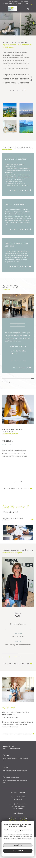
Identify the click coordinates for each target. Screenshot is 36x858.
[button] (9, 398)
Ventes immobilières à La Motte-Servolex (15, 787)
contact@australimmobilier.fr (18, 820)
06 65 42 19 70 (18, 816)
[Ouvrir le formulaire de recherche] (28, 9)
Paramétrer (18, 845)
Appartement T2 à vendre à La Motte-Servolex (15, 798)
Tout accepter (17, 851)
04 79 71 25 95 (21, 813)
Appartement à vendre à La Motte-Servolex (15, 776)
